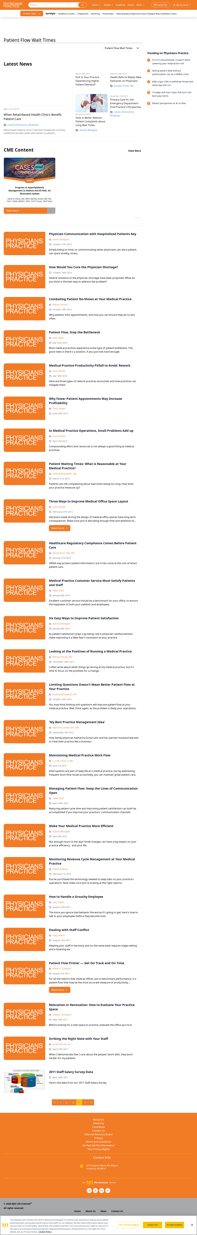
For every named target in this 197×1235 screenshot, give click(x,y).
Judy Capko (58, 337)
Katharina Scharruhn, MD (65, 727)
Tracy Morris (58, 935)
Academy (120, 4)
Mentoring (95, 13)
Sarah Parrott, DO (61, 1044)
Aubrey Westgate (61, 623)
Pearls (131, 4)
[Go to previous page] (55, 1102)
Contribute (98, 1127)
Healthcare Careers (66, 13)
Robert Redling (60, 868)
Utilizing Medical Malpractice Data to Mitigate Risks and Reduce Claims (146, 13)
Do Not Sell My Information (99, 1145)
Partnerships (108, 13)
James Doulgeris (60, 239)
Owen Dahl (58, 590)
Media (107, 4)
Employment (83, 13)
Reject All (152, 1224)
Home (77, 1211)
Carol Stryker (59, 371)
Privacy (98, 1138)
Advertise (98, 1123)
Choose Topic (29, 13)
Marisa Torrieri (60, 304)
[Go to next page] (91, 1102)
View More (134, 150)
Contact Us (98, 1130)
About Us (98, 1119)
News (103, 1211)
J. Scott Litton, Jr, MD (62, 760)
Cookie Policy (45, 1231)
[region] (98, 1225)
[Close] (192, 1224)
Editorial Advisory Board (98, 1134)
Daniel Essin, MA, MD (63, 552)
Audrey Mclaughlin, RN (64, 473)
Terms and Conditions (98, 1141)
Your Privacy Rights (98, 1149)
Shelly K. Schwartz (61, 968)
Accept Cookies (174, 1224)
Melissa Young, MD (62, 656)
